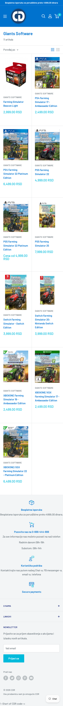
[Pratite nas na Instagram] (18, 678)
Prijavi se (13, 658)
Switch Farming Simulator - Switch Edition (13, 323)
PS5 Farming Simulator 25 (42, 243)
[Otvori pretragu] (43, 16)
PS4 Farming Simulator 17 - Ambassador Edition (46, 102)
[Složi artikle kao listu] (58, 49)
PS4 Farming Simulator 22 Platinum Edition (15, 173)
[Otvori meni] (5, 16)
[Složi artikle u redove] (52, 49)
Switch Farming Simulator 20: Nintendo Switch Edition (44, 321)
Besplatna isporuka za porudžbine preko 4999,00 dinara (31, 2)
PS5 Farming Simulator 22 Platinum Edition (15, 245)
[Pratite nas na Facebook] (5, 678)
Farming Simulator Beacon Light (13, 103)
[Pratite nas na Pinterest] (25, 678)
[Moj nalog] (50, 16)
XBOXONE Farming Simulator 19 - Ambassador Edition (14, 399)
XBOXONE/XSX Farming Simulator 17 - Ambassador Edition (47, 396)
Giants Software (12, 97)
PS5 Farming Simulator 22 (42, 171)
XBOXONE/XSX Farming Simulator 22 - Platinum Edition (15, 471)
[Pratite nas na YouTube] (31, 678)
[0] (57, 16)
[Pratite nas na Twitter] (12, 678)
